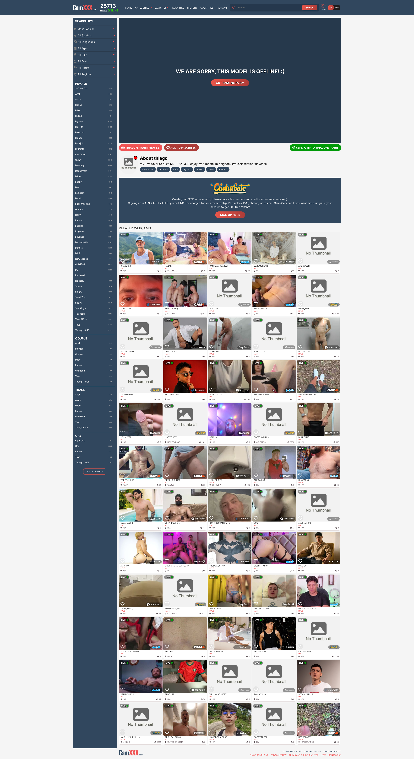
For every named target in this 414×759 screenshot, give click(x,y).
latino (211, 169)
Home (128, 7)
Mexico (126, 742)
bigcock (187, 169)
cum (175, 169)
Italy (303, 399)
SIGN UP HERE (230, 214)
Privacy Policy (279, 755)
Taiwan (170, 485)
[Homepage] (85, 7)
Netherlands (307, 742)
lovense (223, 169)
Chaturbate (147, 169)
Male (122, 268)
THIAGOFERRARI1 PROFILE (142, 147)
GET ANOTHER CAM (230, 82)
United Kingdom (175, 742)
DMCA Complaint (259, 755)
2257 (323, 755)
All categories (95, 471)
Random (222, 7)
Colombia (163, 169)
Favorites (178, 7)
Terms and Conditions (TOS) (304, 755)
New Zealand (173, 442)
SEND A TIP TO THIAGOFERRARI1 (317, 147)
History (192, 7)
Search (310, 7)
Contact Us (334, 755)
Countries (206, 7)
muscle (199, 169)
